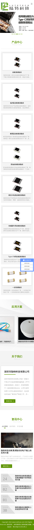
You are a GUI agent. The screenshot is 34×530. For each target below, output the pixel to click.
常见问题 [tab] (20, 426)
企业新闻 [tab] (5, 426)
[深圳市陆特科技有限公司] (17, 5)
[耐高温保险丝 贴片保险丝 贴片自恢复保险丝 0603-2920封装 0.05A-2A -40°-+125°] (17, 22)
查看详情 (9, 401)
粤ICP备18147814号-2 (20, 527)
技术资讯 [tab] (12, 426)
